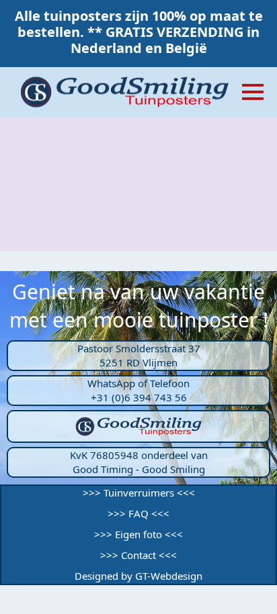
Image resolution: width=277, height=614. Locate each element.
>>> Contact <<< (138, 555)
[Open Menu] (253, 92)
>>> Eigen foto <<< (138, 534)
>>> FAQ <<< (138, 513)
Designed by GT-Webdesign (138, 575)
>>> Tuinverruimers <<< (139, 492)
